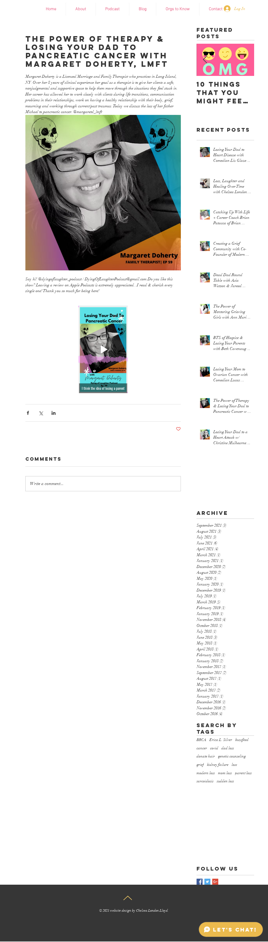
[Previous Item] (205, 60)
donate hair (206, 756)
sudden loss (225, 781)
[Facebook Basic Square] (200, 882)
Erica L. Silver (220, 740)
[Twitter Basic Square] (207, 882)
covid (214, 748)
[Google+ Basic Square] (215, 882)
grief (200, 764)
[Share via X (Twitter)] (40, 412)
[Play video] (103, 349)
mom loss (225, 773)
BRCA (201, 740)
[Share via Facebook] (27, 412)
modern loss (206, 773)
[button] (177, 9)
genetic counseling (232, 756)
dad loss (227, 748)
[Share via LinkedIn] (53, 412)
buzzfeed (242, 740)
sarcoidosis (205, 781)
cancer (202, 748)
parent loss (243, 773)
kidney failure (217, 764)
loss (234, 764)
